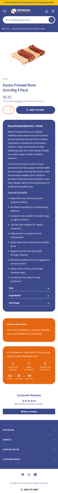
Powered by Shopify (40, 483)
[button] (4, 11)
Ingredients (15, 295)
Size (11, 288)
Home (7, 29)
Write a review (29, 411)
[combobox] (29, 19)
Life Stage (14, 303)
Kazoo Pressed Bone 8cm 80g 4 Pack (28, 29)
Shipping (19, 101)
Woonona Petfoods (24, 483)
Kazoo (5, 79)
